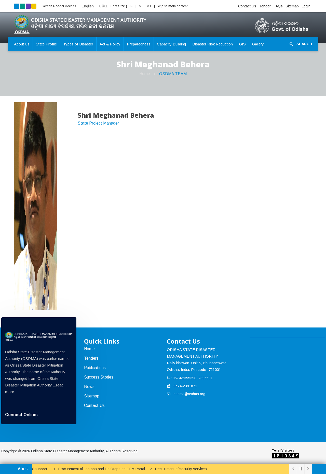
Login (306, 6)
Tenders (91, 358)
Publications (95, 368)
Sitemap (292, 6)
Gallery (258, 44)
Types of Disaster (78, 44)
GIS (242, 44)
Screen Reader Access (59, 6)
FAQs (278, 6)
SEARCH (303, 44)
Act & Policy (110, 44)
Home (144, 73)
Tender (265, 6)
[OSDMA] (39, 336)
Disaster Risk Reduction (212, 44)
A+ (149, 6)
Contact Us (247, 6)
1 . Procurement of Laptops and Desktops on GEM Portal (92, 469)
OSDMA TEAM (173, 74)
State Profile (46, 44)
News (89, 386)
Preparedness (139, 44)
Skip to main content (172, 6)
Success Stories (98, 377)
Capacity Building (171, 44)
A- (131, 6)
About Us (22, 44)
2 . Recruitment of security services (171, 469)
